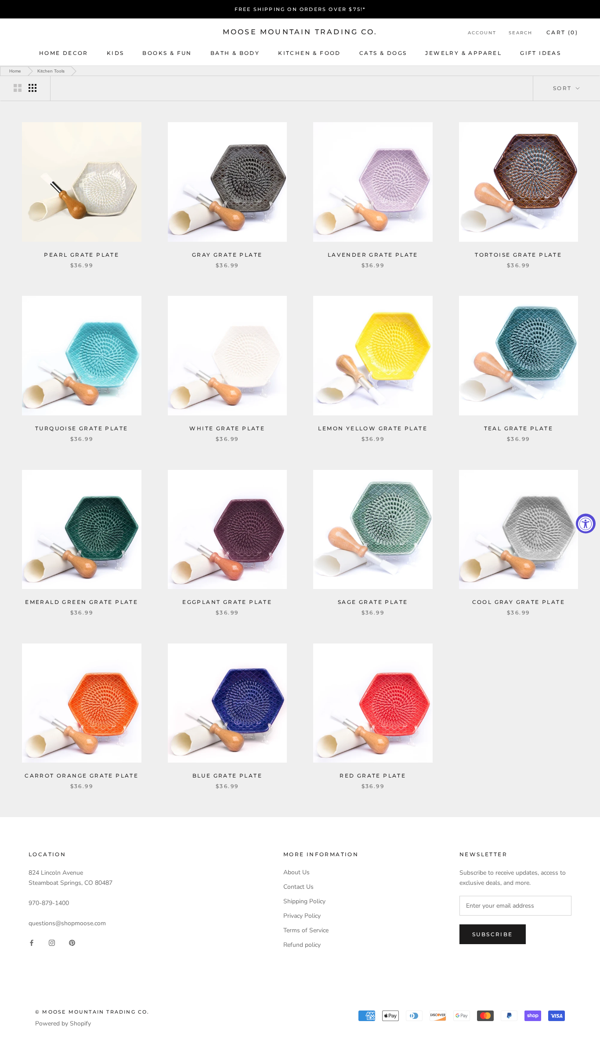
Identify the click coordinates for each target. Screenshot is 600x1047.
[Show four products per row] (32, 88)
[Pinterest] (72, 942)
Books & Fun (167, 53)
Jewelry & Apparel (463, 53)
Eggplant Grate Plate (227, 602)
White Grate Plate (227, 428)
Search (520, 33)
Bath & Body (235, 53)
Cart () (562, 32)
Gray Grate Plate (227, 254)
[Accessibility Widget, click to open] (586, 524)
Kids (115, 53)
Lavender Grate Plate (373, 254)
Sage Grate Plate (373, 602)
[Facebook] (32, 942)
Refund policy (302, 945)
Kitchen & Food (309, 53)
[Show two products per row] (18, 88)
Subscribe (492, 934)
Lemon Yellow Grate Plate (372, 428)
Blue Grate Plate (227, 775)
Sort (563, 88)
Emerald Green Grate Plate (81, 602)
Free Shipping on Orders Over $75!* (300, 9)
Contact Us (298, 887)
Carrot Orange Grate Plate (81, 775)
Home (15, 71)
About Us (296, 872)
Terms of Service (306, 930)
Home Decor (63, 53)
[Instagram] (52, 942)
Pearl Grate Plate (81, 254)
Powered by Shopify (63, 1023)
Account (482, 33)
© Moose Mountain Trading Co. (92, 1012)
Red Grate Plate (373, 775)
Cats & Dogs (383, 53)
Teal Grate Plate (518, 428)
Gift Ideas (540, 53)
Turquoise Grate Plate (81, 428)
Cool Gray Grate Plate (518, 602)
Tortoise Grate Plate (518, 254)
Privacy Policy (302, 916)
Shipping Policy (304, 901)
